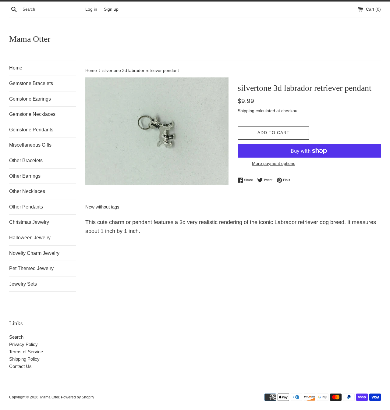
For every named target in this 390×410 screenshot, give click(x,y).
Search (16, 337)
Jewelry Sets (23, 284)
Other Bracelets (26, 160)
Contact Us (20, 366)
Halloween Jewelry (30, 237)
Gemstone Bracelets (31, 83)
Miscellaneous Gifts (30, 145)
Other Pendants (26, 206)
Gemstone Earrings (30, 99)
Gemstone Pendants (31, 129)
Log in (91, 9)
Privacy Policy (23, 344)
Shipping (246, 110)
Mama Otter (29, 39)
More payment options (273, 163)
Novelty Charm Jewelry (34, 253)
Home (15, 67)
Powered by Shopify (77, 397)
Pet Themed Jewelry (31, 268)
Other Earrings (25, 176)
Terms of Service (26, 351)
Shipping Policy (24, 359)
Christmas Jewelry (29, 222)
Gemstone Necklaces (32, 114)
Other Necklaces (27, 191)
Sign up (111, 9)
